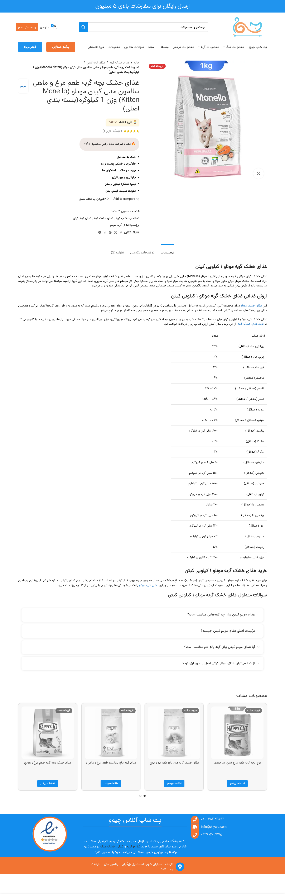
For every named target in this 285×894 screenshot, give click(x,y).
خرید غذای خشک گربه (251, 324)
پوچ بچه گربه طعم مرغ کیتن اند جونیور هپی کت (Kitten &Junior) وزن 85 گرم (237, 765)
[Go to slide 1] (145, 796)
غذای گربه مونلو (119, 225)
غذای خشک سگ (112, 846)
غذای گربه (133, 846)
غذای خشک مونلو (251, 306)
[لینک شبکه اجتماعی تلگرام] (99, 233)
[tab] (167, 250)
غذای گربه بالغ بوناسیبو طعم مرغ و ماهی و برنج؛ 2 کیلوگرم (111, 765)
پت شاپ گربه (124, 218)
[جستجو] (83, 27)
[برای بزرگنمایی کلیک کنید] (258, 173)
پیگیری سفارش (60, 47)
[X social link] (115, 233)
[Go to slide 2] (140, 796)
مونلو (23, 86)
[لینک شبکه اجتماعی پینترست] (110, 233)
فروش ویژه (30, 47)
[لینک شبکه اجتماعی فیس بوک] (120, 233)
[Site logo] (247, 27)
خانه (136, 63)
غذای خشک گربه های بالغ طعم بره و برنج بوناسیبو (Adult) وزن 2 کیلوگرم (174, 765)
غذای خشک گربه (119, 63)
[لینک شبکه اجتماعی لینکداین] (104, 233)
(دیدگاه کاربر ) (112, 131)
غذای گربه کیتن (96, 63)
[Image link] (50, 834)
